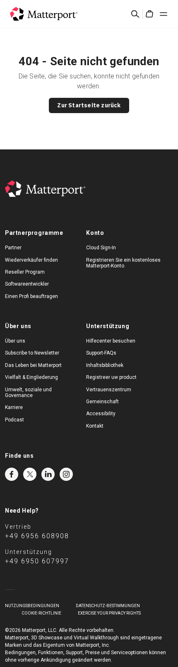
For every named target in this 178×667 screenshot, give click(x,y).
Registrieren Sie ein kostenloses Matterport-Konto (123, 263)
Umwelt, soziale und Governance (28, 392)
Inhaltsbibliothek (104, 365)
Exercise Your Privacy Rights (109, 613)
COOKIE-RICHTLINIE (41, 613)
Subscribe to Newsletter (32, 353)
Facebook (11, 474)
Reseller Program (25, 272)
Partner (13, 248)
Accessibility (100, 413)
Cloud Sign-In (101, 248)
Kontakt (94, 426)
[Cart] (149, 14)
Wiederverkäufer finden (31, 260)
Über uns (15, 341)
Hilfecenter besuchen (110, 341)
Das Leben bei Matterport (33, 365)
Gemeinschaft (102, 401)
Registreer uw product (111, 377)
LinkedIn (48, 474)
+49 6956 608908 (37, 536)
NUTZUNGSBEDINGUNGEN (32, 605)
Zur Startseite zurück (88, 105)
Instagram (66, 474)
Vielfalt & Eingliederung (31, 377)
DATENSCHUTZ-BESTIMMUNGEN (108, 605)
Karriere (14, 407)
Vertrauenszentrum (108, 390)
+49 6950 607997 (37, 561)
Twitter (29, 474)
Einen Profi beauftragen (31, 296)
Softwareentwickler (27, 284)
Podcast (14, 420)
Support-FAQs (101, 353)
